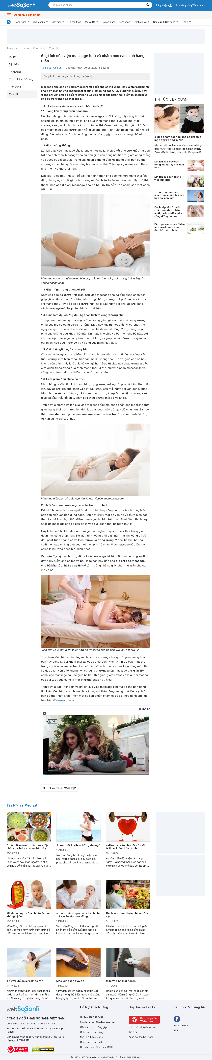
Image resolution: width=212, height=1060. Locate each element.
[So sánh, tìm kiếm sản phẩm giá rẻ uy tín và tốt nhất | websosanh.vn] (21, 5)
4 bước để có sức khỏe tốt (25, 980)
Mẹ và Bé (90, 22)
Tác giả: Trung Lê (51, 67)
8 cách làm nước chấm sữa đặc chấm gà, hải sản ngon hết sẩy (28, 847)
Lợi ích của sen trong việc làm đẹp (167, 178)
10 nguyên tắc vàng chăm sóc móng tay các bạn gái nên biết (169, 194)
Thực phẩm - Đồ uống (21, 79)
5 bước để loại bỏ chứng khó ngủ (78, 845)
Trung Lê (144, 708)
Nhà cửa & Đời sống (164, 22)
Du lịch (12, 57)
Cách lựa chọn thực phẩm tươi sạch (127, 914)
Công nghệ (20, 22)
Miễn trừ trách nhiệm (91, 1037)
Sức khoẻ (124, 22)
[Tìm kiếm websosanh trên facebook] (177, 1019)
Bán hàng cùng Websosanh (190, 5)
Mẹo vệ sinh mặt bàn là (121, 980)
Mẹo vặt (53, 48)
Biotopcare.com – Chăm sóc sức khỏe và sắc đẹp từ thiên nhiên (169, 226)
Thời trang (15, 86)
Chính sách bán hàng (91, 1032)
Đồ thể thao (74, 22)
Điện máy (56, 22)
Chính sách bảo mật (91, 1042)
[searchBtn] (148, 5)
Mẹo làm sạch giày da (70, 980)
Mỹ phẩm (14, 64)
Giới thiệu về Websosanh (142, 1027)
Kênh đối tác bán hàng (141, 1037)
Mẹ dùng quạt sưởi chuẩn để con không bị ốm (29, 914)
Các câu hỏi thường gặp (93, 1027)
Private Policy (181, 1025)
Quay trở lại (62, 787)
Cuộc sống (39, 22)
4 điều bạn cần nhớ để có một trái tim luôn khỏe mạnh (125, 847)
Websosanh (60, 700)
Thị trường (15, 71)
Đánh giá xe (140, 22)
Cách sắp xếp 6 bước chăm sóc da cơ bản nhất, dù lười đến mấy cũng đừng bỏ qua (168, 211)
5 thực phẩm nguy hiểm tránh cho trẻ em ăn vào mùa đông (78, 914)
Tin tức (25, 48)
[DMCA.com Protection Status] (43, 1049)
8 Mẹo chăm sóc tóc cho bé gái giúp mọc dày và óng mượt (177, 138)
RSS (176, 1030)
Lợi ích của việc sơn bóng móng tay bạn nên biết (169, 164)
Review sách (108, 22)
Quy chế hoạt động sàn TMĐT (96, 1047)
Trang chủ (12, 48)
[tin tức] (9, 22)
